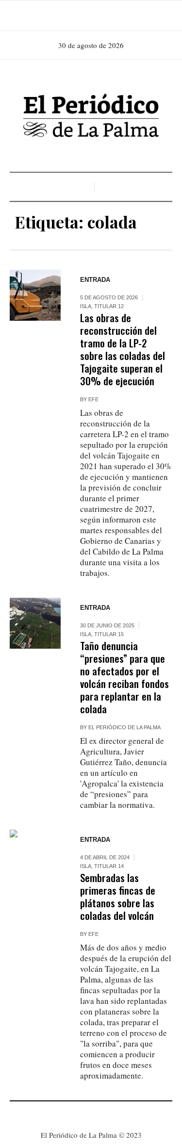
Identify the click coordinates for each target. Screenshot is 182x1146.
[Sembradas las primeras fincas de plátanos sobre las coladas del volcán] (35, 855)
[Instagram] (90, 15)
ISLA (85, 306)
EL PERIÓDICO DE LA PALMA (124, 727)
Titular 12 (109, 306)
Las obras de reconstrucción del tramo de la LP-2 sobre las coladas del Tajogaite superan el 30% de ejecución (122, 349)
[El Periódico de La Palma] (91, 117)
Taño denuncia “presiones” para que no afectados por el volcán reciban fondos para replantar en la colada (124, 677)
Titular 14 (109, 866)
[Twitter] (104, 15)
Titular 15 (109, 634)
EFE (93, 399)
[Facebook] (76, 15)
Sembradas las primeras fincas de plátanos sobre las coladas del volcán (117, 896)
